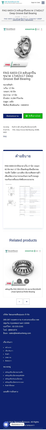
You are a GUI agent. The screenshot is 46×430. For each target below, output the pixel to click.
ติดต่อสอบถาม (13, 116)
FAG (13, 130)
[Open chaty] (6, 424)
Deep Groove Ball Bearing (25, 130)
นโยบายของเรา (28, 425)
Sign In (33, 2)
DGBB (37, 130)
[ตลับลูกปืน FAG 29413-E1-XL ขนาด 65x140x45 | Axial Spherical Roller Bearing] (23, 268)
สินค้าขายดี (15, 127)
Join (38, 2)
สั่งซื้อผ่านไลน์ (34, 116)
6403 (5, 132)
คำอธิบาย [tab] (23, 156)
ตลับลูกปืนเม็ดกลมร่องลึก (28, 127)
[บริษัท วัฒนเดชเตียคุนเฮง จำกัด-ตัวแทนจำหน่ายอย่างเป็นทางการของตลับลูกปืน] (12, 2)
